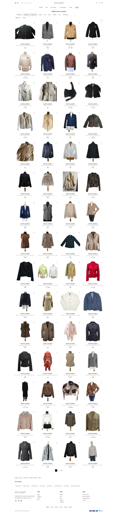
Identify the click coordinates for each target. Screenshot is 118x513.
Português (65, 507)
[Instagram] (18, 501)
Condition (40, 14)
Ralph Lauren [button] (18, 17)
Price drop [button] (53, 7)
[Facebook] (16, 501)
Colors (49, 14)
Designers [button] (62, 502)
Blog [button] (38, 499)
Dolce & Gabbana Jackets (75, 485)
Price (59, 14)
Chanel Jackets (18, 485)
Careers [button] (38, 497)
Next (62, 470)
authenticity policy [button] (86, 498)
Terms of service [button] (86, 494)
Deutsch (56, 507)
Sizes (45, 14)
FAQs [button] (38, 494)
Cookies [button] (84, 500)
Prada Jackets (49, 485)
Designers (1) (33, 14)
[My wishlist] (96, 3)
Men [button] (47, 7)
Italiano (61, 507)
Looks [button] (70, 7)
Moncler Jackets (34, 485)
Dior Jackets (66, 485)
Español (70, 507)
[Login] (99, 3)
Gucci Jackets (42, 485)
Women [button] (41, 7)
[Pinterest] (21, 501)
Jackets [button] (24, 17)
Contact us (39, 496)
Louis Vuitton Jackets (58, 485)
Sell (77, 7)
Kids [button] (61, 498)
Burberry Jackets (26, 485)
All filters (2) (19, 14)
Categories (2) (26, 14)
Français (51, 507)
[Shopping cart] (102, 3)
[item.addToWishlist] (34, 23)
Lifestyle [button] (61, 500)
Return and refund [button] (86, 496)
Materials (54, 14)
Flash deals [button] (63, 7)
